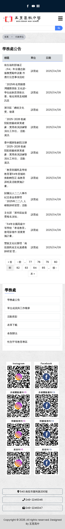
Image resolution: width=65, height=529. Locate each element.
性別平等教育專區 (17, 342)
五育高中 (34, 524)
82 (19, 268)
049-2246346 (34, 500)
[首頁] (26, 19)
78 (40, 262)
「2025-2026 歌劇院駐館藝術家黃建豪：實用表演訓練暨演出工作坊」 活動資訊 (15, 127)
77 (31, 262)
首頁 (6, 36)
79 (48, 262)
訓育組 (34, 71)
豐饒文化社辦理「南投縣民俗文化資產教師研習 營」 (15, 247)
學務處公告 (13, 300)
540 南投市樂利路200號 (34, 491)
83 (27, 268)
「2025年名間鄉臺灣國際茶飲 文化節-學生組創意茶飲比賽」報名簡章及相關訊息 (15, 92)
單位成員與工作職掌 (18, 308)
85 (44, 268)
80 (57, 262)
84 (36, 268)
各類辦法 (12, 333)
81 (10, 268)
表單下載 (12, 325)
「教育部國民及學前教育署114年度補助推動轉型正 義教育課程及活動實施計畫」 (15, 178)
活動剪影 (12, 316)
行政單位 (19, 36)
